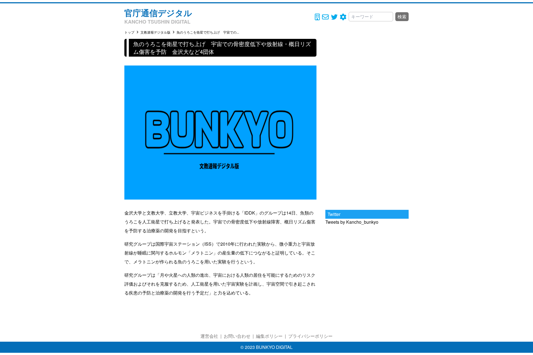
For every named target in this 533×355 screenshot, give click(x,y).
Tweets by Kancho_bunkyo (351, 222)
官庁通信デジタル (158, 13)
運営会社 (209, 336)
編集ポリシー (269, 336)
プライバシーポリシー (310, 336)
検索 (402, 16)
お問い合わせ (237, 336)
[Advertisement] (367, 122)
